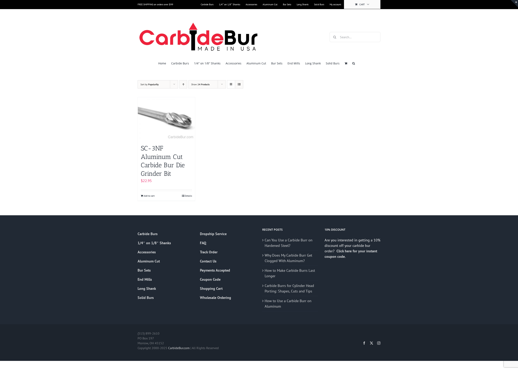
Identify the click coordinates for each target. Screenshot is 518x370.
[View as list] (239, 84)
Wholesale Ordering (215, 297)
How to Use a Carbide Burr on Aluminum (288, 304)
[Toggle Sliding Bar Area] (514, 3)
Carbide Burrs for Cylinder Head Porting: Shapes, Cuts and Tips (289, 288)
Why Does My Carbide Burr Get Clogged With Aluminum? (288, 258)
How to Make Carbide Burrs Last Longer (290, 273)
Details (188, 195)
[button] (353, 63)
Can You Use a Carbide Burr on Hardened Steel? (288, 243)
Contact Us (208, 261)
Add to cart (149, 195)
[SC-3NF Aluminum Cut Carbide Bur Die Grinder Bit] (166, 118)
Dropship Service (213, 233)
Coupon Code (210, 279)
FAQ (203, 243)
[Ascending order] (183, 84)
